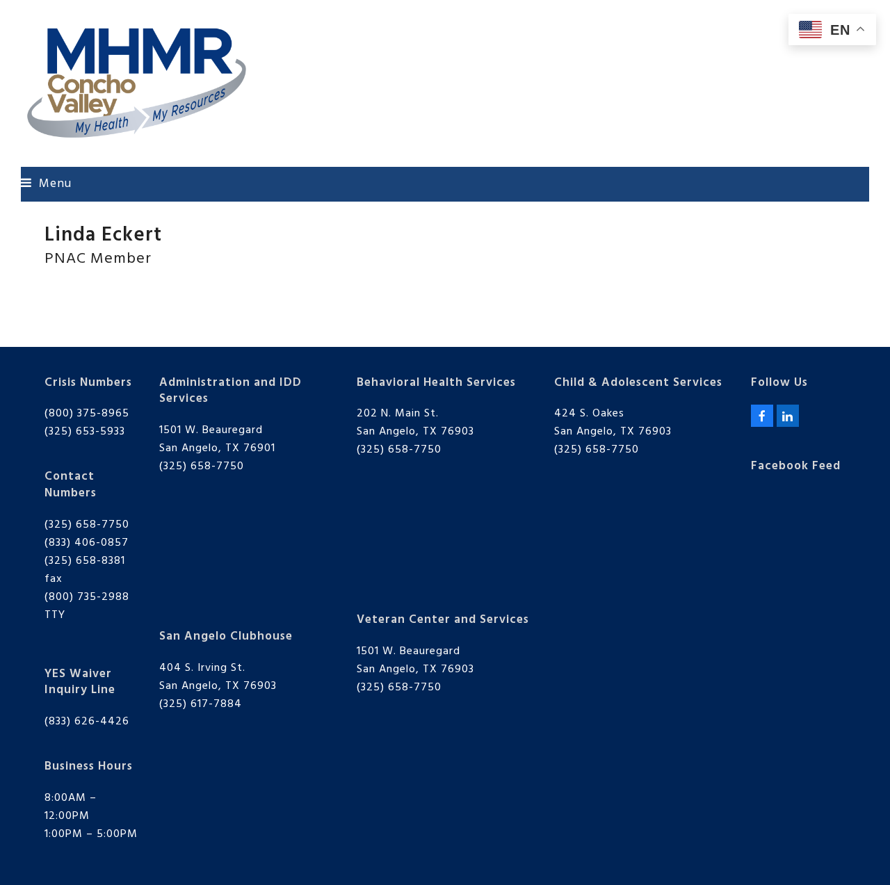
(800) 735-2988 (86, 597)
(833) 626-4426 (86, 722)
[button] (46, 183)
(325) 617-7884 (200, 704)
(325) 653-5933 (84, 432)
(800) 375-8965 (86, 414)
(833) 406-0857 (86, 543)
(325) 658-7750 (86, 525)
